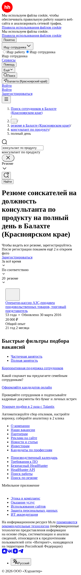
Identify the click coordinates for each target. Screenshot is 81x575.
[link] (9, 75)
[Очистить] (8, 158)
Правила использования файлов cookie (31, 35)
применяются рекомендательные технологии (39, 524)
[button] (7, 86)
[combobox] (22, 147)
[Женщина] (12, 295)
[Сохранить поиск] (6, 175)
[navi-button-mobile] (6, 99)
